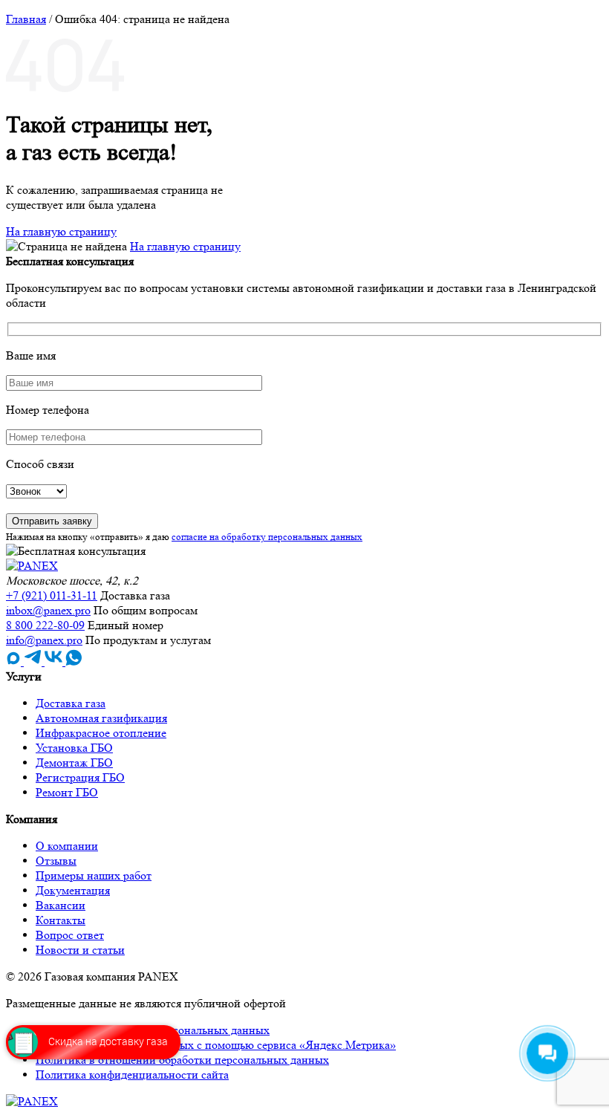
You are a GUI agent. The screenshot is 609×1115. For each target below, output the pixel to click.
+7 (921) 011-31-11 (51, 595)
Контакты (60, 920)
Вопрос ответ (70, 935)
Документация (73, 890)
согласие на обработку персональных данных (267, 536)
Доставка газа (70, 703)
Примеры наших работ (94, 875)
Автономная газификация (101, 718)
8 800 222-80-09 (45, 625)
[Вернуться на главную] (32, 566)
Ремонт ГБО (67, 792)
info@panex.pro (44, 640)
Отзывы (56, 861)
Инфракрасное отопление (101, 733)
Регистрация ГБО (80, 777)
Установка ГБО (74, 748)
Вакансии (60, 905)
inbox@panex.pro (48, 610)
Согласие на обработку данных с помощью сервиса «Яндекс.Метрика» (216, 1045)
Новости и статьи (80, 950)
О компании (67, 846)
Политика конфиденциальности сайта (132, 1074)
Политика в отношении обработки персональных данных (182, 1060)
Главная (26, 19)
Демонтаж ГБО (74, 762)
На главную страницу (61, 231)
